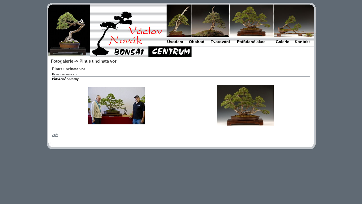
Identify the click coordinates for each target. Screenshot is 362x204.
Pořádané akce (251, 41)
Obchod (196, 41)
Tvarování (220, 41)
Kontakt (302, 41)
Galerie (282, 41)
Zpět (55, 135)
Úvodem (175, 41)
